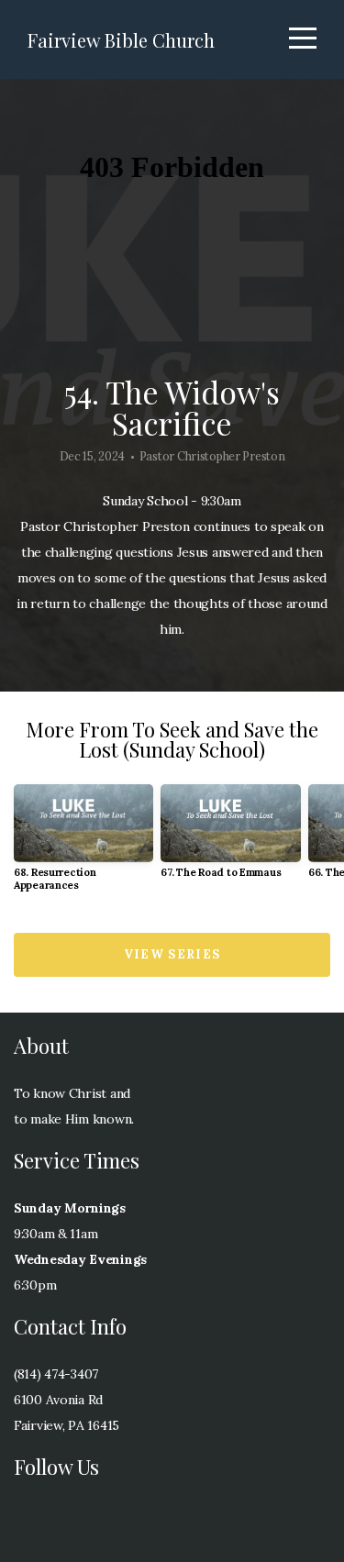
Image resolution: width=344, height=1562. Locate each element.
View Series (172, 954)
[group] (83, 845)
